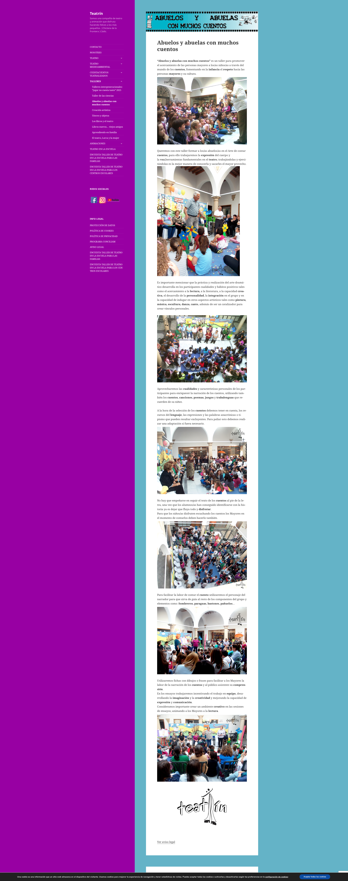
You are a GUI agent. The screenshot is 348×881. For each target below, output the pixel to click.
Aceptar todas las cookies (315, 876)
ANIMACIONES (97, 143)
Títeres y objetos (100, 115)
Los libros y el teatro (102, 121)
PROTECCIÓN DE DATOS (102, 225)
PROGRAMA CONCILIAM (102, 241)
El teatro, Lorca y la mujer (105, 137)
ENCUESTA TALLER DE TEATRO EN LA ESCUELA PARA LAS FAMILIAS (106, 158)
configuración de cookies (276, 877)
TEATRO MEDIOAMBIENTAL (100, 65)
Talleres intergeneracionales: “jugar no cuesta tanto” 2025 (107, 88)
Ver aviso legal (166, 842)
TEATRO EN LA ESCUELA (103, 149)
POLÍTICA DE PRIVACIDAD (104, 236)
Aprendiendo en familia (104, 132)
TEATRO (94, 58)
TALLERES (95, 81)
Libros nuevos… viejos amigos (107, 126)
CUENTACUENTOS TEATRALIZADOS (99, 74)
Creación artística (101, 110)
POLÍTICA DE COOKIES (102, 230)
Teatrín (96, 13)
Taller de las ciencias (103, 95)
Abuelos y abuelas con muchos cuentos (104, 103)
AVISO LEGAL (97, 247)
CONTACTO (96, 46)
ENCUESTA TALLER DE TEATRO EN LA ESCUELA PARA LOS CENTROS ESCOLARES (106, 170)
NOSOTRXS (96, 52)
